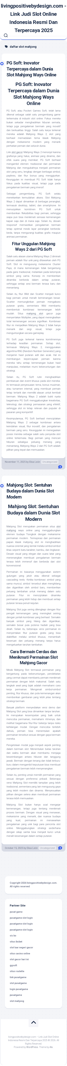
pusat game (16, 912)
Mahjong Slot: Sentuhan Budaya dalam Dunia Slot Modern (30, 491)
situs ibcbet (16, 941)
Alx (51, 1047)
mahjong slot (35, 313)
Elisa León (34, 461)
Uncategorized (49, 462)
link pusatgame (18, 977)
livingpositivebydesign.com (42, 883)
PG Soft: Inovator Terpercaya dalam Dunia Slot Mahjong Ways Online (31, 68)
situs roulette (17, 971)
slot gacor (17, 152)
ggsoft (13, 965)
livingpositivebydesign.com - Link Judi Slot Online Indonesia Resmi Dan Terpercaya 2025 (33, 18)
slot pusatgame (18, 983)
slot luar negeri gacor (21, 947)
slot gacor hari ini (19, 959)
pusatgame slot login (21, 918)
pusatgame (16, 995)
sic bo (13, 935)
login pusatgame (19, 989)
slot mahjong (17, 1001)
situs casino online (20, 953)
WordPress (32, 1047)
